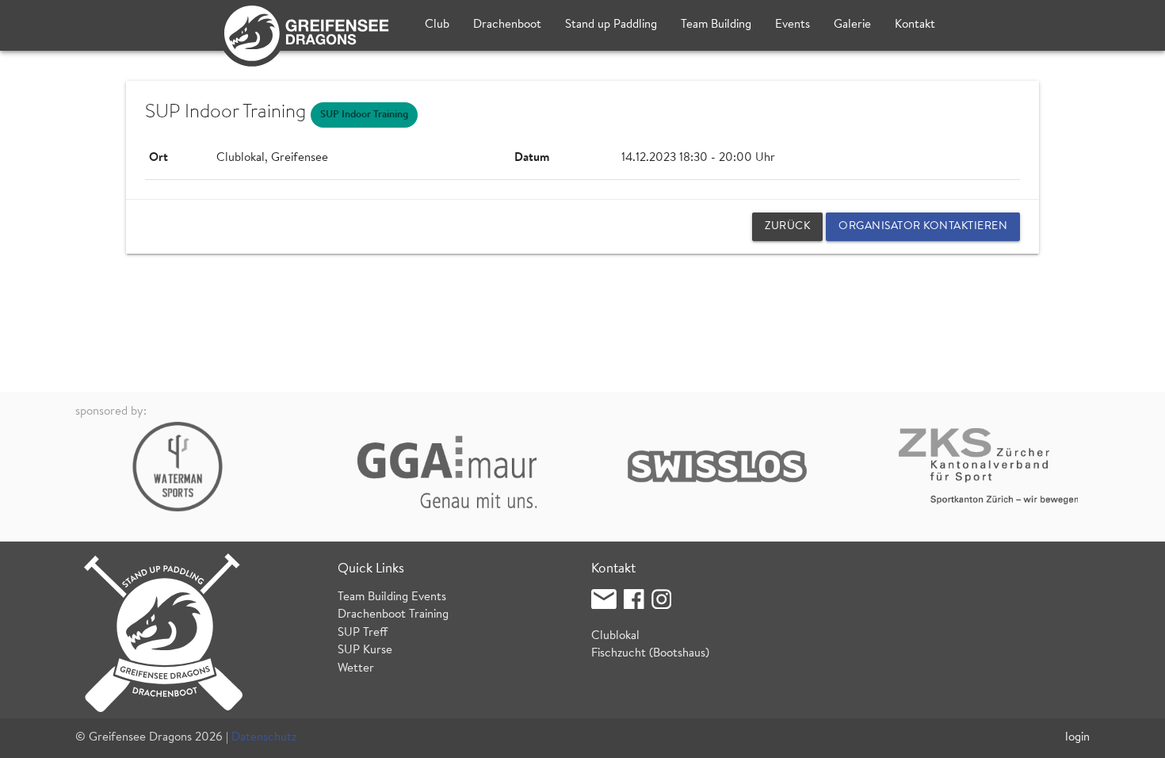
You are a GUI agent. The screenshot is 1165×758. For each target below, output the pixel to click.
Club (437, 25)
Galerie (852, 25)
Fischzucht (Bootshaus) (650, 654)
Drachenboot (507, 25)
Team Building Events (392, 597)
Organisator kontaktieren (922, 226)
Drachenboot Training (393, 615)
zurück (787, 226)
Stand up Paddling (611, 25)
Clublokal (615, 636)
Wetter (356, 669)
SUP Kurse (365, 651)
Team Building (716, 25)
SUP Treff (363, 633)
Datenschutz (263, 738)
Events (792, 25)
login (1077, 738)
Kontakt (915, 25)
